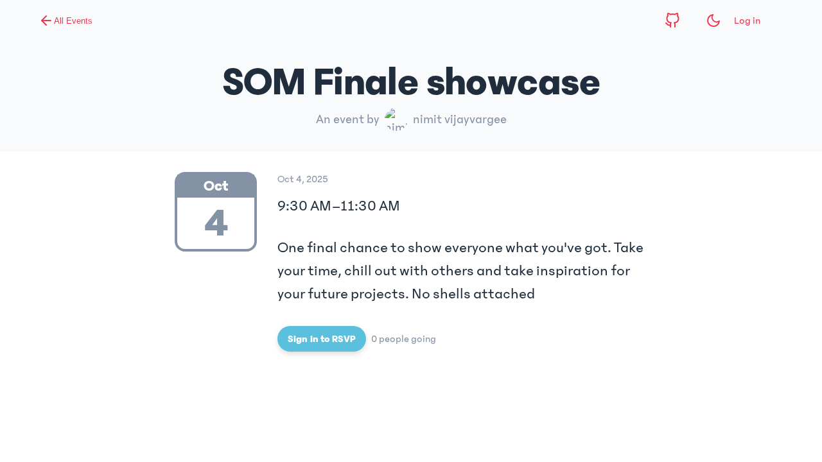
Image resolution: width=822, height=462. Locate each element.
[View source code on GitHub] (672, 20)
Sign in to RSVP (322, 339)
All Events (73, 21)
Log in (747, 20)
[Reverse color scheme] (713, 20)
